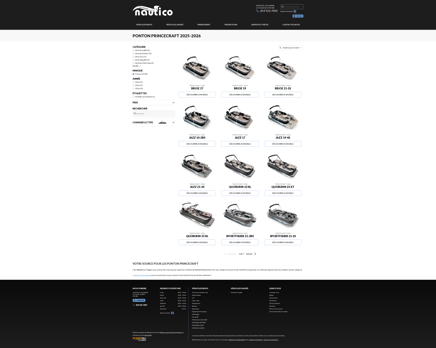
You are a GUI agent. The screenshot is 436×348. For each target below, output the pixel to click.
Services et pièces (259, 24)
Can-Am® (195, 317)
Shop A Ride (148, 335)
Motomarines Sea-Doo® (199, 320)
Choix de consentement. (270, 340)
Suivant (249, 254)
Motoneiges (195, 314)
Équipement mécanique (199, 311)
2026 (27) (139, 82)
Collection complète (198, 328)
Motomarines (196, 303)
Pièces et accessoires (275, 309)
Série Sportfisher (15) (143, 53)
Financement (204, 24)
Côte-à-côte (195, 300)
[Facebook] (295, 11)
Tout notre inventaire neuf (200, 292)
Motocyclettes (196, 295)
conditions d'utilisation (256, 340)
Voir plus (136, 66)
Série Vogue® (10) (142, 60)
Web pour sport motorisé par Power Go (171, 332)
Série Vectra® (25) (142, 50)
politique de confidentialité (237, 340)
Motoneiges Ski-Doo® (198, 322)
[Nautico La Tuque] (153, 11)
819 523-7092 (269, 10)
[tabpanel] (173, 301)
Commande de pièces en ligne (278, 311)
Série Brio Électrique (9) (144, 63)
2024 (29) (139, 88)
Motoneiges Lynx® (197, 325)
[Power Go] (158, 339)
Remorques (195, 309)
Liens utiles (275, 288)
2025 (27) (139, 85)
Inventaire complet (236, 292)
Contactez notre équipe (142, 275)
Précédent (232, 254)
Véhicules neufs (144, 24)
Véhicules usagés (174, 24)
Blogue (271, 295)
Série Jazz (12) (140, 56)
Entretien (272, 306)
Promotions (231, 24)
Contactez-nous (291, 24)
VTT (193, 298)
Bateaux (194, 306)
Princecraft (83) (141, 74)
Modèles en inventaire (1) (145, 97)
